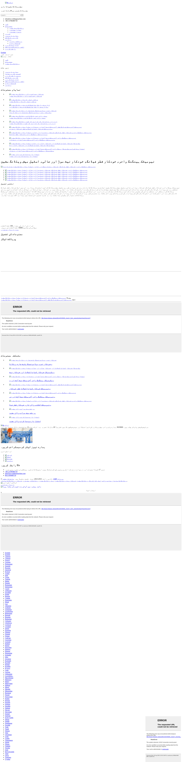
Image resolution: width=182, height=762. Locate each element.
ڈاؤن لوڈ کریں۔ (12, 45)
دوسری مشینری (15, 32)
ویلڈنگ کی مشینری (31, 481)
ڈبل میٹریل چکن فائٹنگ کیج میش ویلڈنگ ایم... (28, 107)
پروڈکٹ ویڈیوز (15, 41)
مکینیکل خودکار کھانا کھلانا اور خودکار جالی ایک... (32, 145)
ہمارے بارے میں (12, 36)
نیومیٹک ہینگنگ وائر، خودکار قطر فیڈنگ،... (28, 134)
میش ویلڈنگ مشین (46, 481)
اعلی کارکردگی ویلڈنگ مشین (89, 481)
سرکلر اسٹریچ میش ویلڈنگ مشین (22, 101)
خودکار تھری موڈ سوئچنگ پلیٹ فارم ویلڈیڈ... (30, 364)
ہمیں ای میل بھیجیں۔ (10, 230)
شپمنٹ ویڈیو (14, 43)
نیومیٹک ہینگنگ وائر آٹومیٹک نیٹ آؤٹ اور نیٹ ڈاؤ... (32, 140)
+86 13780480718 (11, 471)
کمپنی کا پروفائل (13, 74)
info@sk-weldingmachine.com (15, 473)
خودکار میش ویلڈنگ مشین (65, 481)
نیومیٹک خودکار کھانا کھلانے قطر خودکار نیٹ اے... (30, 129)
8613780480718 (10, 475)
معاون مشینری (15, 30)
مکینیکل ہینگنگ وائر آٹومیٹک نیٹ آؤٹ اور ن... (31, 380)
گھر (6, 24)
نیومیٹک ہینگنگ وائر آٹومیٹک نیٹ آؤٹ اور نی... (32, 397)
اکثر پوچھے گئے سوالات (14, 47)
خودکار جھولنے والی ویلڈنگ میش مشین (25, 96)
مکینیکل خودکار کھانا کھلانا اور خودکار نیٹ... (32, 372)
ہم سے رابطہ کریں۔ (13, 76)
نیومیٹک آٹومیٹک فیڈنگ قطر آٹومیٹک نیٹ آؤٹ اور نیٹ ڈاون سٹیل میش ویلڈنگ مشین (36, 300)
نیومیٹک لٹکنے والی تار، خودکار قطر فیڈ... (30, 405)
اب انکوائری (6, 451)
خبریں (7, 34)
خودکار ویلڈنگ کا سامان (11, 481)
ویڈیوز (8, 39)
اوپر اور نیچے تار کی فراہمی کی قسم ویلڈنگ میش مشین (32, 123)
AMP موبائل (58, 479)
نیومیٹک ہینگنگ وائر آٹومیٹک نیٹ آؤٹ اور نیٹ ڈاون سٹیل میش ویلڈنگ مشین (33, 298)
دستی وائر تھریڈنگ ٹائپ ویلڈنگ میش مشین (27, 118)
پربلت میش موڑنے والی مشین (22, 413)
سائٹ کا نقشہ (8, 479)
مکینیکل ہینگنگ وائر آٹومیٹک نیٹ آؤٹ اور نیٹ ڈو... (31, 151)
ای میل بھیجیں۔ (7, 485)
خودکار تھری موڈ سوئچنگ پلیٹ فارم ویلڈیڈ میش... (30, 112)
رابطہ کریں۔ (10, 49)
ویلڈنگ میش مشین (16, 28)
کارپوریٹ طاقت (11, 38)
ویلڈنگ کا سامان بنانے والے (114, 481)
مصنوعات (8, 26)
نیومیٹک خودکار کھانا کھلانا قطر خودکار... (30, 389)
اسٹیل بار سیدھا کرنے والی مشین (23, 156)
